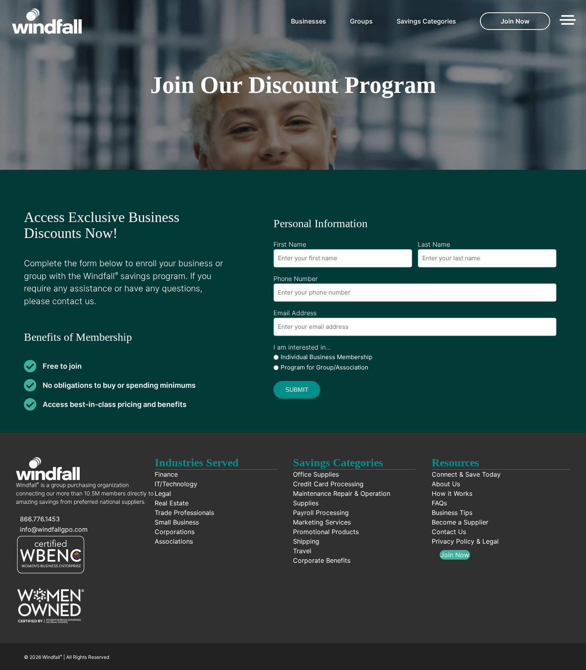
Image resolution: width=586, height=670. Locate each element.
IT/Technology (176, 484)
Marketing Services (322, 522)
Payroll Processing (321, 513)
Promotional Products (326, 532)
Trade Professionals (184, 513)
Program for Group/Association (324, 367)
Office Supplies (316, 474)
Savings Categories (426, 21)
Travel (302, 551)
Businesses (308, 21)
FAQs (439, 503)
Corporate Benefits (321, 560)
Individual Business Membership (326, 357)
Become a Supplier (460, 522)
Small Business (177, 522)
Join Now (515, 21)
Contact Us (449, 532)
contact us (73, 301)
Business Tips (452, 513)
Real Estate (172, 503)
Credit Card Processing (328, 484)
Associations (174, 541)
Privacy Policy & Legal (465, 541)
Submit (296, 389)
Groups (361, 21)
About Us (446, 484)
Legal (163, 493)
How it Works (452, 493)
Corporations (175, 532)
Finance (166, 474)
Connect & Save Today (466, 474)
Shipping (306, 541)
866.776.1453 (40, 519)
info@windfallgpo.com (54, 529)
